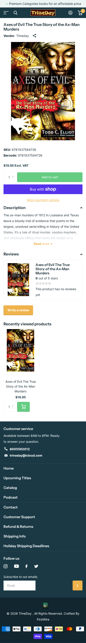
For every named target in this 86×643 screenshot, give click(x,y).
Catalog (10, 487)
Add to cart (50, 177)
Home (9, 468)
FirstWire (43, 619)
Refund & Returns (18, 526)
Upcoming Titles (17, 478)
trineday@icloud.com (26, 455)
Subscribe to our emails (20, 577)
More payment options (43, 200)
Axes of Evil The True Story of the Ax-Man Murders (21, 386)
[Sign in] (70, 12)
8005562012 (20, 449)
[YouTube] (16, 566)
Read (41, 244)
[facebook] (26, 566)
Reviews (11, 254)
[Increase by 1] (14, 173)
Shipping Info (15, 536)
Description (15, 207)
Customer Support (19, 517)
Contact (11, 507)
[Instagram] (5, 566)
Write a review (18, 310)
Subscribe (77, 585)
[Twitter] (36, 566)
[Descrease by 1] (14, 180)
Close (15, 12)
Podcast (11, 497)
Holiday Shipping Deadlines (26, 546)
